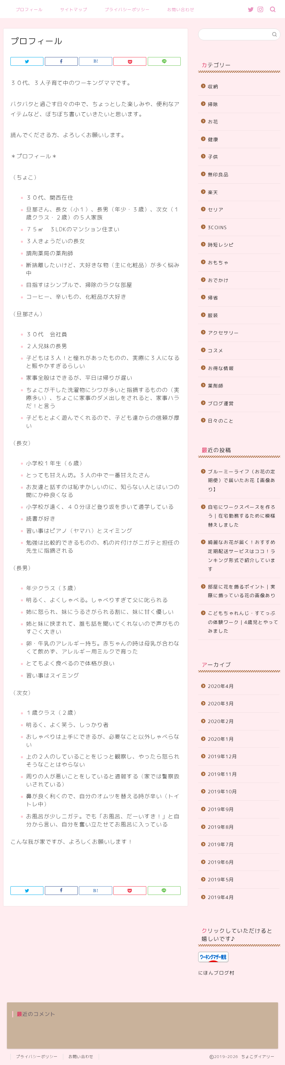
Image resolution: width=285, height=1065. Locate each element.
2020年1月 (221, 739)
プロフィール (29, 9)
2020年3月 (221, 703)
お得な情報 (221, 368)
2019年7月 (221, 844)
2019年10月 (222, 791)
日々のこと (221, 420)
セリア (215, 209)
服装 (213, 315)
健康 (213, 139)
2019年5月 (221, 879)
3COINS (217, 227)
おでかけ (218, 280)
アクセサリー (223, 332)
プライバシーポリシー (127, 9)
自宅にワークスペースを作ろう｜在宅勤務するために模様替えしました (242, 516)
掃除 (213, 104)
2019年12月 (222, 756)
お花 (213, 121)
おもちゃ (218, 262)
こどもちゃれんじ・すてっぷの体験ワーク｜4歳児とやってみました (243, 622)
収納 (213, 86)
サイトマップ (73, 9)
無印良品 (218, 174)
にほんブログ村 (216, 972)
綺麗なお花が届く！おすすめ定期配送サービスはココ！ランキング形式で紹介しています (242, 555)
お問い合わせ (180, 9)
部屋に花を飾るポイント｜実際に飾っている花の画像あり (242, 591)
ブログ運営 (221, 403)
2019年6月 (221, 862)
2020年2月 (221, 721)
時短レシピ (221, 244)
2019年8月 (221, 827)
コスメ (215, 350)
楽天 (213, 192)
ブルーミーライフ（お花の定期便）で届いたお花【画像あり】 (242, 480)
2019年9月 (221, 809)
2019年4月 (221, 897)
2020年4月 (221, 686)
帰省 (213, 297)
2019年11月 (222, 774)
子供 (213, 156)
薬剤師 (215, 385)
